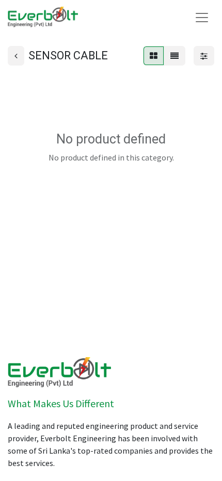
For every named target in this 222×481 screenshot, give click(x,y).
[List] (174, 56)
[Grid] (153, 56)
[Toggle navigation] (201, 17)
